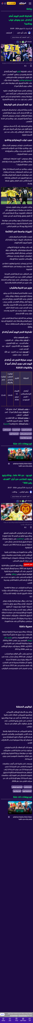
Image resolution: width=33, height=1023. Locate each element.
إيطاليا (14, 574)
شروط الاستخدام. (14, 1015)
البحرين (6, 424)
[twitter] (20, 42)
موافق (2, 1014)
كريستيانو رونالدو (25, 80)
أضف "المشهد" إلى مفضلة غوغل (20, 37)
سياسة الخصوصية (23, 1015)
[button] (16, 9)
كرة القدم (20, 539)
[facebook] (18, 42)
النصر (19, 71)
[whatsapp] (23, 42)
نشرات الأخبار (10, 3)
